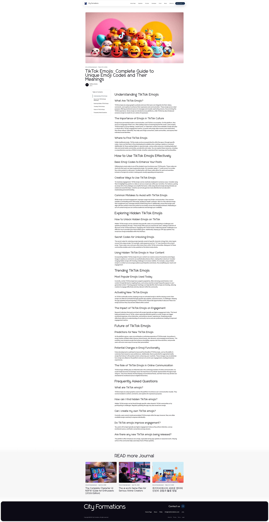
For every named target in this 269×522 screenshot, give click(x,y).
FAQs (160, 512)
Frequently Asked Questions (100, 112)
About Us (170, 517)
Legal (183, 517)
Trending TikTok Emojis (99, 106)
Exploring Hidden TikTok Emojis (101, 103)
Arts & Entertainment (91, 67)
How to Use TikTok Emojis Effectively (100, 99)
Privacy (174, 517)
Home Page (148, 512)
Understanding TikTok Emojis (100, 96)
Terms (179, 517)
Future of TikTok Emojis (99, 109)
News (155, 512)
